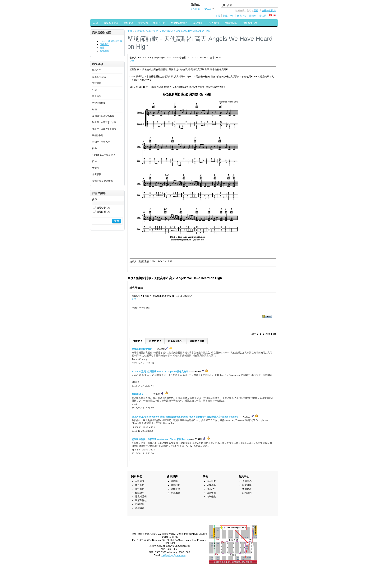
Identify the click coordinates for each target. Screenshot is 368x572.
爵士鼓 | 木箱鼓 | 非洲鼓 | (104, 122)
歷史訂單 (246, 485)
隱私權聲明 (141, 496)
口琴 (94, 161)
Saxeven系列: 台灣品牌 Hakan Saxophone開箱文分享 (160, 371)
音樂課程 (143, 22)
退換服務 (175, 489)
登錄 (256, 10)
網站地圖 (175, 492)
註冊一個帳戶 (269, 10)
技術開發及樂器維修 (102, 181)
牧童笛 (95, 168)
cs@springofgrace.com (174, 555)
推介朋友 (211, 481)
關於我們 (198, 22)
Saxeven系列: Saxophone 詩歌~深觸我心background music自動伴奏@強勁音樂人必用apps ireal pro (185, 416)
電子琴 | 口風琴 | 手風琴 (104, 128)
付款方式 (139, 481)
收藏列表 (246, 489)
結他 (94, 109)
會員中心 (241, 15)
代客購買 (139, 508)
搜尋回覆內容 (103, 211)
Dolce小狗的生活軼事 (111, 41)
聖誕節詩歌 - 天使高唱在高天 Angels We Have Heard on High (178, 31)
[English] (274, 15)
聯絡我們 (175, 485)
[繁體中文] (270, 15)
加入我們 (214, 22)
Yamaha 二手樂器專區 (103, 155)
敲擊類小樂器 (111, 22)
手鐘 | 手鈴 (97, 135)
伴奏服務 (96, 174)
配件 (94, 148)
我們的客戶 (159, 22)
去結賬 (262, 15)
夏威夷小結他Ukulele (103, 115)
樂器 (102, 47)
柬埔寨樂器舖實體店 (142, 349)
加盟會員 (211, 492)
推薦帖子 (138, 341)
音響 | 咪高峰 (98, 102)
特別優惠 (211, 496)
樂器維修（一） (140, 394)
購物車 (252, 15)
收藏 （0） (228, 15)
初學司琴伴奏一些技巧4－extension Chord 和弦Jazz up (161, 439)
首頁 (217, 15)
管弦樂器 (128, 22)
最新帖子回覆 (197, 341)
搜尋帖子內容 (103, 207)
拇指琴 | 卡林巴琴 (101, 142)
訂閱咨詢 (246, 492)
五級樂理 (104, 44)
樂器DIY (96, 70)
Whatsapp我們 (179, 22)
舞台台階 (96, 96)
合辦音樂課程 (250, 22)
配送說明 (139, 492)
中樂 (94, 89)
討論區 (174, 481)
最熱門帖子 (155, 341)
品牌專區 (211, 485)
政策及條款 (141, 500)
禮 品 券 (211, 489)
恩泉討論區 (230, 22)
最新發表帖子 (175, 341)
